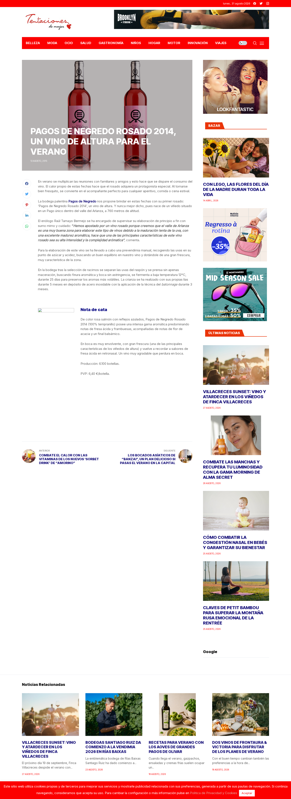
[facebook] (254, 3)
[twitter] (261, 3)
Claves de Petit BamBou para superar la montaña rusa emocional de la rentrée (233, 615)
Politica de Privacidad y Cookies (213, 793)
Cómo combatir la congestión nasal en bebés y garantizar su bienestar (235, 542)
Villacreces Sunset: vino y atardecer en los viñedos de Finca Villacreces (234, 396)
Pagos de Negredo (82, 201)
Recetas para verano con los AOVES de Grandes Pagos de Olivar (176, 747)
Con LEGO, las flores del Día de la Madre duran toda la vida (236, 189)
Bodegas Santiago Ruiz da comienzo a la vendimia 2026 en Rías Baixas (113, 747)
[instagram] (267, 3)
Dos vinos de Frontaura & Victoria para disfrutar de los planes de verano (239, 747)
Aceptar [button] (247, 793)
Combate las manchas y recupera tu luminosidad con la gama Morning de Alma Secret (232, 469)
